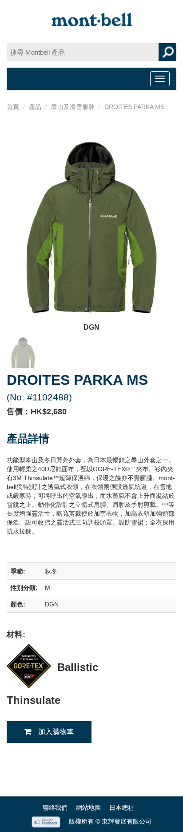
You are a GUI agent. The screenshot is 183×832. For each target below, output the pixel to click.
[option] (91, 237)
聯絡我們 (55, 807)
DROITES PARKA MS (134, 106)
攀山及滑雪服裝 (73, 106)
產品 (35, 106)
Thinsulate (33, 700)
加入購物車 (56, 731)
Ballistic (77, 667)
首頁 (13, 106)
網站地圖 (88, 807)
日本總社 (121, 807)
